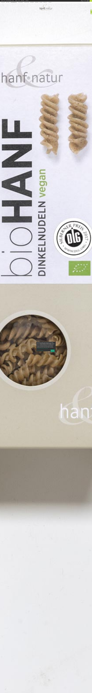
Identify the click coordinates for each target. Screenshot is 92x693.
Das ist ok (52, 350)
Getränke (36, 2)
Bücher (41, 2)
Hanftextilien (26, 2)
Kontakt (50, 2)
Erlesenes (32, 2)
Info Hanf (7, 2)
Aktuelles (3, 2)
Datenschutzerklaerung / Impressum (42, 348)
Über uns (45, 2)
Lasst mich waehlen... (40, 350)
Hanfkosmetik (20, 2)
